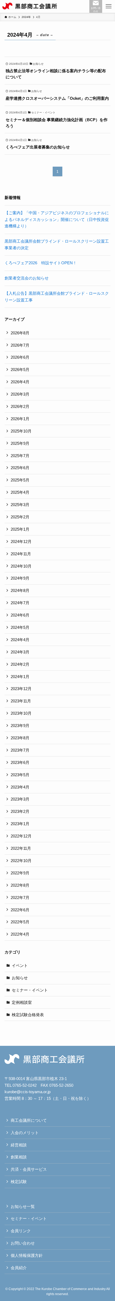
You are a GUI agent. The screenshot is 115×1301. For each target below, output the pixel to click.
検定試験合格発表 (28, 1014)
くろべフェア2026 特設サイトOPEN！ (41, 263)
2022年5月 (20, 922)
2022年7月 (20, 897)
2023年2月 (20, 811)
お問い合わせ (23, 1243)
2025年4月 (20, 492)
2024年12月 (21, 541)
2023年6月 (20, 762)
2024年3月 (20, 652)
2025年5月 (20, 480)
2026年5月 (20, 369)
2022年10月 (21, 860)
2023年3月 (20, 799)
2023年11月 (21, 701)
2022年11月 (21, 848)
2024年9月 (20, 578)
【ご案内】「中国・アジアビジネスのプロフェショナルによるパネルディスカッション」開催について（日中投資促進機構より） (57, 219)
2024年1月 (20, 676)
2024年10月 (21, 566)
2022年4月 (20, 934)
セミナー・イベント (30, 990)
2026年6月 (20, 357)
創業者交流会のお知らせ (27, 278)
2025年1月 (20, 529)
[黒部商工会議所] (30, 6)
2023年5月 (20, 774)
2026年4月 (20, 382)
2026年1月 (20, 418)
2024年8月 (20, 590)
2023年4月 (20, 787)
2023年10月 (21, 713)
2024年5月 (20, 627)
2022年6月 (20, 910)
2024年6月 (20, 615)
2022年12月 (21, 836)
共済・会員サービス (29, 1169)
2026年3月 (20, 394)
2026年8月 (20, 333)
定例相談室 (22, 1002)
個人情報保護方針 (27, 1255)
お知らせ (20, 977)
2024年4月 (20, 639)
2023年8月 (20, 738)
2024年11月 (21, 554)
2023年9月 (20, 725)
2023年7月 (20, 750)
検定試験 (19, 1181)
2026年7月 (20, 345)
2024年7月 (20, 602)
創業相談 (19, 1157)
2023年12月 (21, 688)
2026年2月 (20, 406)
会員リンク (21, 1231)
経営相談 (19, 1145)
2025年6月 (20, 467)
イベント (20, 965)
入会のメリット (25, 1132)
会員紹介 (19, 1267)
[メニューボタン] (108, 6)
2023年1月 (20, 823)
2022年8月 (20, 885)
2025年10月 (21, 431)
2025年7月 (20, 455)
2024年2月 (20, 664)
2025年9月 (20, 443)
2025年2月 (20, 517)
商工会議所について (29, 1120)
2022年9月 (20, 873)
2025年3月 (20, 504)
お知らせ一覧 (23, 1206)
